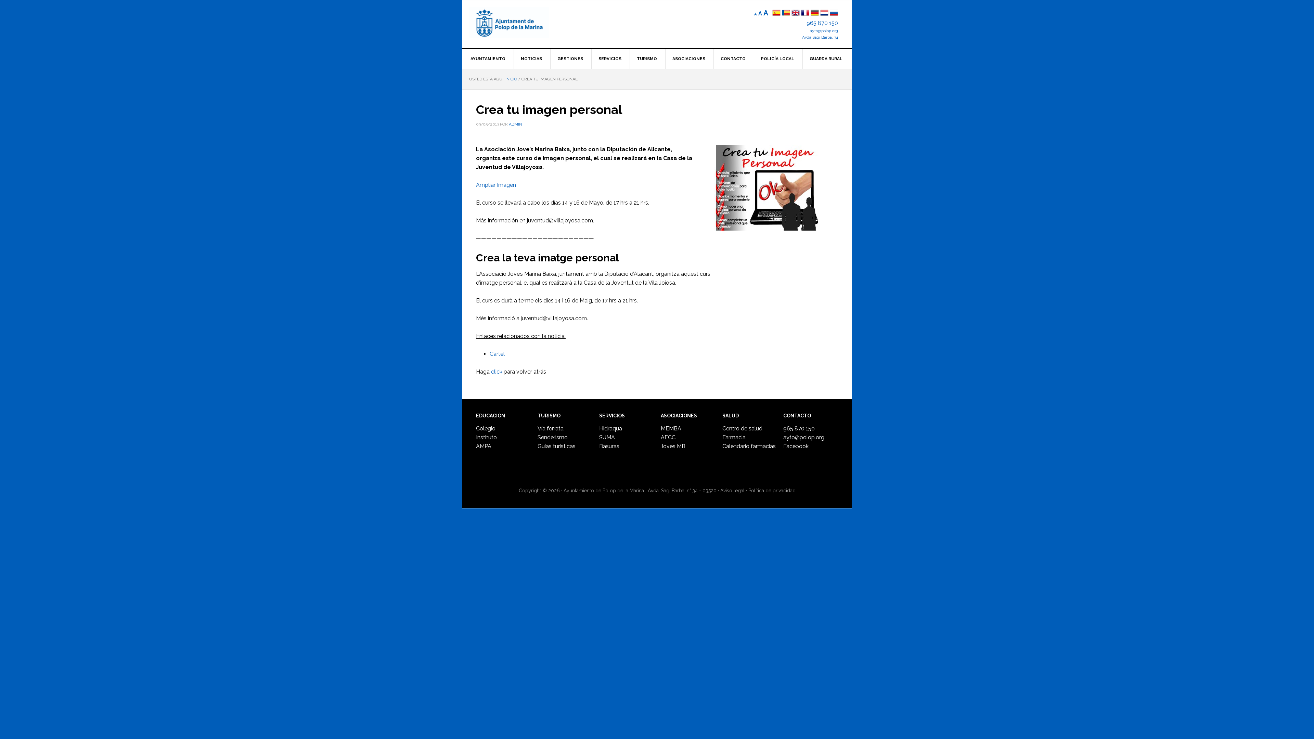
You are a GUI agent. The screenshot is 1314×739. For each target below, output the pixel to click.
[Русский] (834, 13)
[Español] (776, 13)
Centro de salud (742, 428)
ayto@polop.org (824, 30)
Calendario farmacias (749, 446)
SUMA (607, 437)
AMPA (483, 446)
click (496, 371)
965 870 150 (822, 23)
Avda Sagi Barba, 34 (820, 37)
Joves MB (673, 446)
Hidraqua (610, 428)
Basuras (609, 446)
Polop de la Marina (517, 22)
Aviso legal (732, 490)
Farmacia (734, 437)
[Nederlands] (825, 13)
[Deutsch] (815, 13)
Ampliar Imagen (496, 185)
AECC (668, 437)
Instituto (486, 437)
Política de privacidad (772, 490)
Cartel (497, 354)
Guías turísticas (557, 446)
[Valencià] (786, 13)
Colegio (485, 428)
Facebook (796, 446)
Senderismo (553, 437)
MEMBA (671, 428)
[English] (795, 13)
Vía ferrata (551, 428)
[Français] (805, 13)
